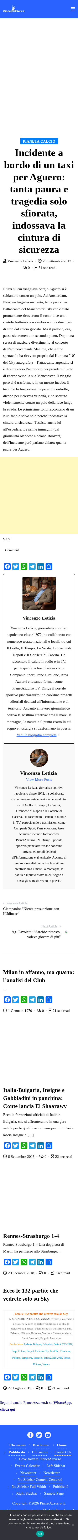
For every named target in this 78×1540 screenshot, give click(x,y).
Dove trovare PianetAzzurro (40, 1459)
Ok (40, 1533)
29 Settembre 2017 (57, 261)
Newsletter (28, 1473)
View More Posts (39, 779)
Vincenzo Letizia (20, 261)
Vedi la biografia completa (37, 735)
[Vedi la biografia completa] (59, 735)
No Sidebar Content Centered (40, 1479)
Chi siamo (39, 1452)
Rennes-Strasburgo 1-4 (31, 1236)
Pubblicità (60, 1486)
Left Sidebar (56, 1466)
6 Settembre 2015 (21, 1156)
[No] (73, 1525)
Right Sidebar (26, 1493)
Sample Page (54, 1493)
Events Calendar (27, 1466)
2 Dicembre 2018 (21, 1273)
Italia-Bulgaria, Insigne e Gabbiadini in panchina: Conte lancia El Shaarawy (35, 1098)
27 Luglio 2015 (19, 1388)
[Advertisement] (39, 495)
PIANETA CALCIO (39, 141)
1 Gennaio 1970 (20, 1011)
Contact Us (62, 1452)
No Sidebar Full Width (29, 1486)
